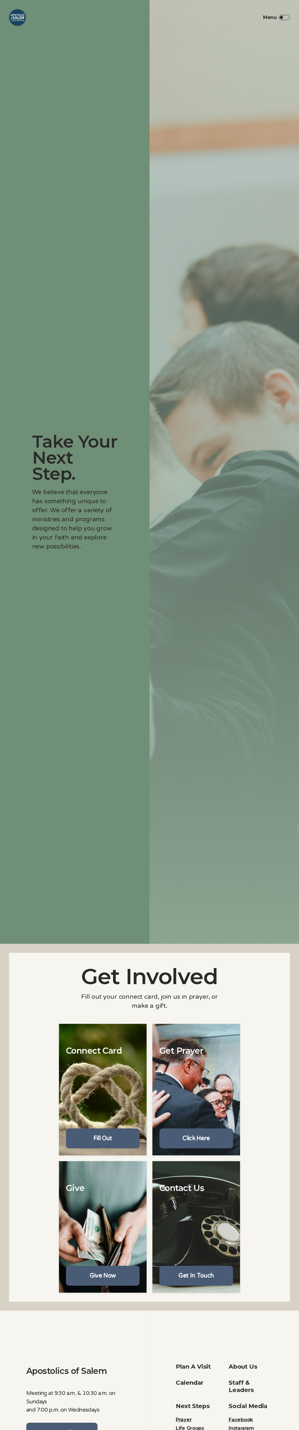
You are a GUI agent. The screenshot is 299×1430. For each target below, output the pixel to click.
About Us (243, 1366)
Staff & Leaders (241, 1386)
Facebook (241, 1419)
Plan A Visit (193, 1366)
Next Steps (193, 1406)
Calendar (190, 1382)
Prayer (184, 1419)
